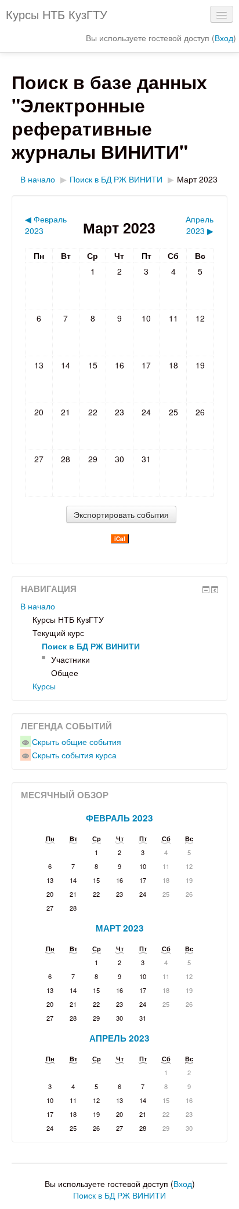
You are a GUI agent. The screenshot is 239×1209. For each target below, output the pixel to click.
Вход (224, 37)
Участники (70, 659)
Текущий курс (58, 632)
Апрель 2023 (119, 1038)
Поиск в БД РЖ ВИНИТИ (116, 179)
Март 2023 (197, 179)
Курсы (44, 686)
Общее (64, 672)
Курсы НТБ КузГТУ (56, 14)
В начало (37, 179)
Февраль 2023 (119, 818)
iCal (119, 539)
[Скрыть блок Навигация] (205, 589)
